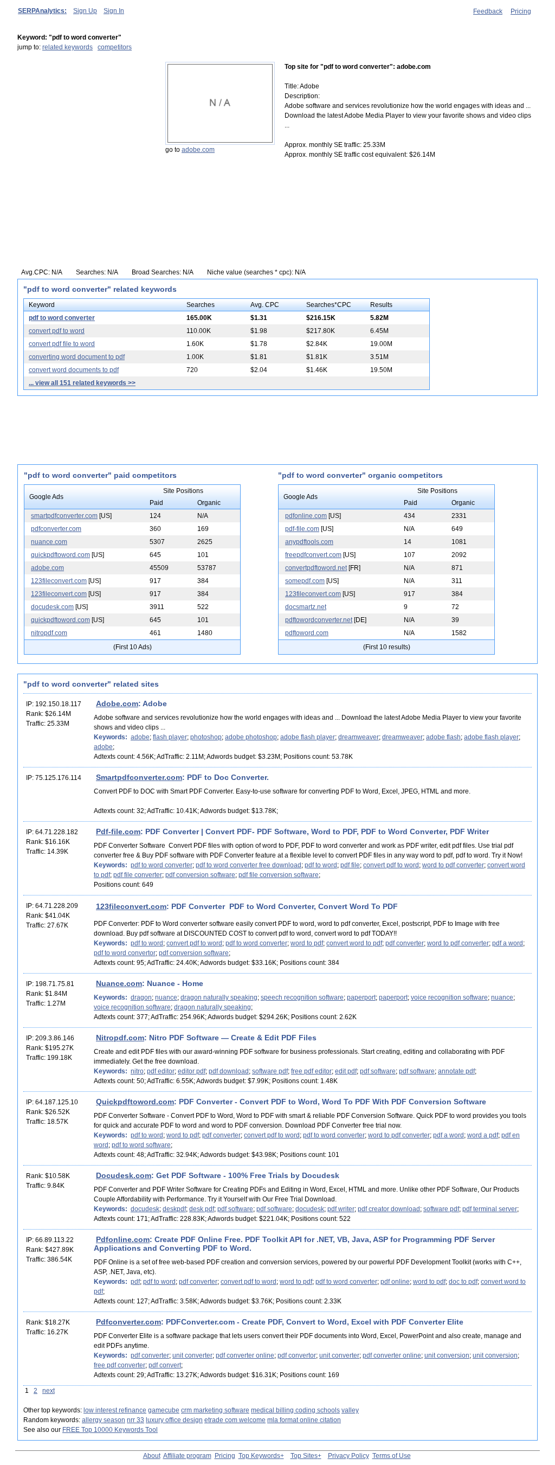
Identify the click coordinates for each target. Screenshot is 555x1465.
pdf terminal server (489, 1209)
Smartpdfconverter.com (139, 777)
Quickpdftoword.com (135, 1101)
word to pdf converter (453, 865)
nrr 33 (135, 1420)
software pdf (270, 1071)
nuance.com (49, 542)
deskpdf (174, 1209)
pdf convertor (297, 1355)
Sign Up (85, 11)
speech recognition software (302, 997)
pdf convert (165, 1365)
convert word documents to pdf (74, 370)
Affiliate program (187, 1456)
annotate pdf (456, 1071)
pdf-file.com (302, 529)
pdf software (378, 1071)
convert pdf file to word (62, 344)
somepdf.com (305, 581)
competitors (115, 47)
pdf (135, 1281)
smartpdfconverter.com (64, 516)
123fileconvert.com (59, 581)
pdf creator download (389, 1209)
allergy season (103, 1420)
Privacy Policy (348, 1456)
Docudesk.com (123, 1175)
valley (350, 1410)
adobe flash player (307, 737)
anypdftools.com (309, 542)
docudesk (145, 1209)
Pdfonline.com (123, 1239)
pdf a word (507, 943)
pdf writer (340, 1209)
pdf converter (404, 943)
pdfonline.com (306, 516)
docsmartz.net (305, 607)
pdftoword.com (306, 633)
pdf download (229, 1071)
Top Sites (304, 1456)
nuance (166, 997)
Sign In (114, 11)
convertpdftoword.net (316, 568)
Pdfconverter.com (128, 1321)
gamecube (163, 1410)
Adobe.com (117, 703)
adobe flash (443, 737)
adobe (140, 737)
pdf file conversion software (278, 875)
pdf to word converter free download (248, 865)
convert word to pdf (354, 943)
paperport (361, 997)
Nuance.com (119, 983)
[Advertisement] (85, 129)
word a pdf (482, 1135)
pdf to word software (141, 1145)
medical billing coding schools (295, 1410)
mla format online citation (304, 1420)
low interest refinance (114, 1410)
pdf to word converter (62, 318)
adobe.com (198, 149)
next (48, 1390)
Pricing (521, 11)
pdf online (395, 1281)
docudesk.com (52, 607)
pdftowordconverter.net (318, 620)
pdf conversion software (200, 875)
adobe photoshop (251, 737)
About (151, 1456)
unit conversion (446, 1355)
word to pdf (307, 943)
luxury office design (174, 1420)
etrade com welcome (235, 1420)
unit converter (192, 1355)
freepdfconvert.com (313, 555)
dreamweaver (358, 737)
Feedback (487, 11)
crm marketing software (215, 1410)
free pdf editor (311, 1071)
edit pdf (346, 1071)
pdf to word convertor (125, 953)
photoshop (206, 737)
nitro (137, 1071)
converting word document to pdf (77, 357)
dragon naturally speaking (218, 997)
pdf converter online (245, 1355)
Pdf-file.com (118, 831)
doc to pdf (463, 1281)
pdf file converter (137, 875)
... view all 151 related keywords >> (82, 383)
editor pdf (191, 1071)
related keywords (67, 47)
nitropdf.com (49, 633)
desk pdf (201, 1209)
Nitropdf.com (120, 1037)
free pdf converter (119, 1365)
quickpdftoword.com (60, 555)
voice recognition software (449, 997)
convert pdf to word (57, 331)
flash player (170, 737)
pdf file (350, 865)
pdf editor (161, 1071)
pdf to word (321, 865)
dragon (141, 997)
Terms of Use (391, 1456)
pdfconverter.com (56, 529)
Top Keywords (259, 1456)
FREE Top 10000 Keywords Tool (110, 1430)
